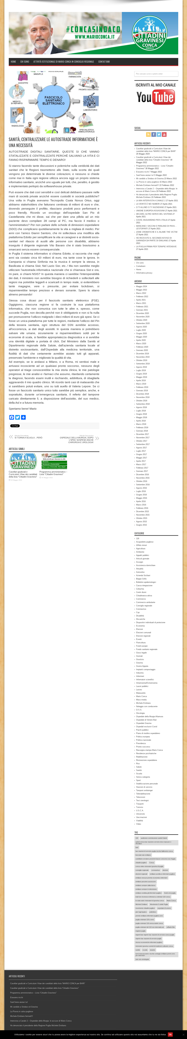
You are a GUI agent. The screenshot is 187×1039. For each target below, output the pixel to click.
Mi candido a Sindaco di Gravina (150, 178)
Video (138, 824)
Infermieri (140, 676)
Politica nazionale (143, 740)
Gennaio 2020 (142, 350)
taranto (152, 950)
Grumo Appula (142, 666)
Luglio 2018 (141, 411)
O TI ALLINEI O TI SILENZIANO (150, 207)
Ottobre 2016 (141, 481)
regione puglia (140, 931)
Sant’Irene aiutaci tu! (145, 175)
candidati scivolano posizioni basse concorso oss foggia (155, 859)
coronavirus (155, 870)
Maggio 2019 (141, 377)
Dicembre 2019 (142, 354)
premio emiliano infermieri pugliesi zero (149, 916)
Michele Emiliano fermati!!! (147, 185)
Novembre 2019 (142, 357)
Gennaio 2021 (142, 310)
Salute (139, 767)
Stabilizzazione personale (147, 784)
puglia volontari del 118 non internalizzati (150, 927)
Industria (139, 673)
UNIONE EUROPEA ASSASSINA (150, 211)
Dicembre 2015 (142, 511)
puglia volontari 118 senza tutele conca (149, 923)
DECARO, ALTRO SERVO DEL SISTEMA (154, 214)
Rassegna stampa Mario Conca (149, 750)
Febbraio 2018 (142, 427)
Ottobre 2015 (141, 518)
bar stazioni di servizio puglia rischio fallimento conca (154, 851)
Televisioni (140, 797)
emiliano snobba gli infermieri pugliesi (148, 893)
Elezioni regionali (143, 636)
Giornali (139, 656)
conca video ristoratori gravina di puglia (149, 866)
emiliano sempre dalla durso (145, 885)
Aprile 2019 (141, 380)
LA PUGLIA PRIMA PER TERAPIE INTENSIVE (156, 246)
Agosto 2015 (141, 521)
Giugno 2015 (141, 525)
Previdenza (141, 743)
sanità (138, 950)
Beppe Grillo (141, 579)
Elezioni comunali (143, 632)
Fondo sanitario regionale (146, 649)
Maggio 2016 (141, 498)
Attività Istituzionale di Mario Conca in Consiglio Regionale (63, 61)
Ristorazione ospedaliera (146, 760)
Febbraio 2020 (142, 347)
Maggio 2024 (141, 286)
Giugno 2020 (141, 333)
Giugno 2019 (141, 374)
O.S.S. (139, 710)
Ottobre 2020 (141, 320)
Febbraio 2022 (142, 296)
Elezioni (139, 629)
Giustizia (140, 659)
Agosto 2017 (141, 448)
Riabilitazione (141, 757)
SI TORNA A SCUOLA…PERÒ (28, 437)
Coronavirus (141, 609)
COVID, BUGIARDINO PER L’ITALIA (151, 220)
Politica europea (143, 737)
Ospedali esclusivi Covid (146, 726)
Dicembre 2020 (142, 313)
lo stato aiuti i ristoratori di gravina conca (150, 900)
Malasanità (140, 693)
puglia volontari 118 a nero (145, 919)
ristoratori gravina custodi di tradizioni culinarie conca (154, 946)
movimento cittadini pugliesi (145, 908)
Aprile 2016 (141, 501)
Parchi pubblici (142, 730)
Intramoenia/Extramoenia (146, 683)
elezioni (165, 870)
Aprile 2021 (141, 300)
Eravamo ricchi (142, 172)
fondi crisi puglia (169, 893)
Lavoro (139, 690)
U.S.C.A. (140, 810)
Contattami (104, 61)
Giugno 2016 (141, 495)
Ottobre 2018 (141, 401)
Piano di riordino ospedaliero (148, 733)
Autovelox (140, 572)
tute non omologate (142, 959)
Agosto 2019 (141, 367)
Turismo (139, 807)
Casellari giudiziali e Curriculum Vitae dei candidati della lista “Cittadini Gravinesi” (23, 474)
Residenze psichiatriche (146, 753)
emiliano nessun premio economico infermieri (151, 878)
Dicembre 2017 (142, 434)
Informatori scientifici (145, 679)
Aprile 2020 (141, 340)
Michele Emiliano (143, 703)
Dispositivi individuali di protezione (150, 622)
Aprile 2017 (141, 461)
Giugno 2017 (141, 454)
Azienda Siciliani (143, 575)
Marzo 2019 (141, 384)
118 (137, 538)
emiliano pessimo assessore (146, 881)
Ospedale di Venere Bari (146, 720)
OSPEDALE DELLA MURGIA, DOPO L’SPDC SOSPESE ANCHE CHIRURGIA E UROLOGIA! (77, 439)
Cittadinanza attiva (144, 595)
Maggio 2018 (141, 417)
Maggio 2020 (141, 337)
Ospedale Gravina (143, 723)
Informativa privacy (144, 273)
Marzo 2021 (141, 303)
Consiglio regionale (144, 606)
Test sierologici (142, 800)
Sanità (139, 770)
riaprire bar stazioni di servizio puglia (148, 938)
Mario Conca (141, 696)
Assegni (139, 562)
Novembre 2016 (142, 478)
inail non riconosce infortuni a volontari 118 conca (153, 897)
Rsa (138, 763)
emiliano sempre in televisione (146, 889)
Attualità (139, 569)
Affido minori (141, 545)
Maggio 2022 (141, 290)
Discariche (140, 619)
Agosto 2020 (141, 327)
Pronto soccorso (143, 747)
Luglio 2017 (141, 451)
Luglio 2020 (141, 330)
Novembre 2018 (142, 397)
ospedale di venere (164, 908)
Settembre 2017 (143, 444)
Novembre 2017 (142, 437)
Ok (170, 1034)
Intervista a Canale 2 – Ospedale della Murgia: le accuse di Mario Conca (40, 1021)
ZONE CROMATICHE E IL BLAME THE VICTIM (156, 232)
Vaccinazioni (141, 817)
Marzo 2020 (141, 343)
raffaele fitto (171, 927)
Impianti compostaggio (145, 669)
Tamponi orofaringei (144, 790)
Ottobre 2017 (141, 441)
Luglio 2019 (141, 370)
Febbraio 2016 (142, 508)
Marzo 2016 (141, 505)
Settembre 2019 (143, 364)
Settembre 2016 (143, 485)
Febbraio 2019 (142, 387)
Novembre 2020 (142, 317)
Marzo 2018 (141, 424)
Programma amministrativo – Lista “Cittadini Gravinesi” (53, 473)
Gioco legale (141, 653)
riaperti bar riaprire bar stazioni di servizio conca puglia (155, 935)
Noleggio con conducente (146, 706)
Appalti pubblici (142, 555)
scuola (145, 950)
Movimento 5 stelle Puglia (159, 904)
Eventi (139, 639)
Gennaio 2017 (142, 471)
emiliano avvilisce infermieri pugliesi (162, 874)
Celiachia (140, 589)
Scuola (139, 773)
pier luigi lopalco (141, 912)
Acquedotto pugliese (144, 542)
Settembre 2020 (143, 323)
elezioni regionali (141, 874)
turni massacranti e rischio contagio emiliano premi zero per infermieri (155, 954)
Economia (140, 626)
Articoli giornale (142, 559)
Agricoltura (140, 548)
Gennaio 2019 (142, 390)
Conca (151, 862)
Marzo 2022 (141, 293)
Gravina (139, 663)
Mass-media (141, 700)
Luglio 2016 (141, 491)
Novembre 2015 (142, 515)
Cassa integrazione (144, 585)
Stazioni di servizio (144, 787)
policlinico (152, 912)
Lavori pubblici (142, 686)
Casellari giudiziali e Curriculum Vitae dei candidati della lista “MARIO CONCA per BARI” (47, 983)
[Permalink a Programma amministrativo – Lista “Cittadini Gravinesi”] (54, 468)
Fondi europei (142, 646)
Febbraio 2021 (142, 306)
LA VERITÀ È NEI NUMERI (148, 204)
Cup (138, 612)
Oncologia (140, 713)
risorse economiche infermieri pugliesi (149, 942)
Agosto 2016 (141, 488)
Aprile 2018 (141, 421)
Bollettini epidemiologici (146, 582)
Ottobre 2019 (141, 360)
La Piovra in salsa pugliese (147, 182)
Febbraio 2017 (142, 468)
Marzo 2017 (141, 464)
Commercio (141, 599)
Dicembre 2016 (142, 474)
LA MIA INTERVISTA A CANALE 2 (150, 200)
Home (13, 61)
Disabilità (140, 616)
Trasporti (140, 804)
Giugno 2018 (141, 414)
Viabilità (139, 821)
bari (137, 847)
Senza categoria (143, 777)
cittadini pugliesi (141, 862)
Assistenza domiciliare (145, 565)
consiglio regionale (142, 870)
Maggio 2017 (141, 458)
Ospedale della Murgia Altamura (149, 716)
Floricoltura (141, 643)
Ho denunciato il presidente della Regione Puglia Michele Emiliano (38, 1025)
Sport (138, 780)
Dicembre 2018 (142, 394)
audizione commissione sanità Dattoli (154, 838)
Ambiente (140, 552)
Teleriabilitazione (143, 794)
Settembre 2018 (143, 404)
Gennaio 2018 (142, 431)
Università (140, 814)
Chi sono (24, 61)
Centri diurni (141, 592)
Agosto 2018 (141, 407)
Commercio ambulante (145, 602)
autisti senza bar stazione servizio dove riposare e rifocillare (153, 842)
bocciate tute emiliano (143, 855)
